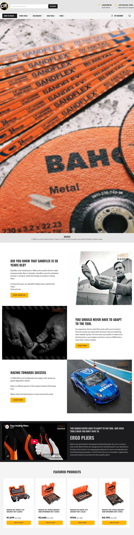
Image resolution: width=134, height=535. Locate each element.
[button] (129, 16)
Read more (82, 522)
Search (53, 6)
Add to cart (18, 522)
